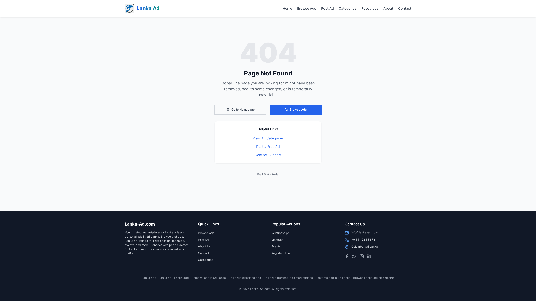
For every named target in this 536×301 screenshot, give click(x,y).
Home (287, 8)
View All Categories (268, 138)
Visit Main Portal (268, 174)
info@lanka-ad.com (364, 232)
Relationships (280, 233)
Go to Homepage (243, 109)
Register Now (280, 253)
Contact (404, 8)
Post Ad (327, 8)
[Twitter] (354, 256)
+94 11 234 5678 (363, 239)
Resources (369, 8)
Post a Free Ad (268, 146)
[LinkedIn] (369, 256)
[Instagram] (362, 256)
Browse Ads (306, 8)
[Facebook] (347, 256)
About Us (204, 246)
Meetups (277, 239)
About (388, 8)
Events (276, 246)
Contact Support (268, 155)
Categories (347, 8)
